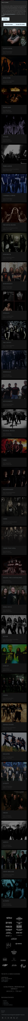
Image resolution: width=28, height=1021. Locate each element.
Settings (5, 19)
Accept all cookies (20, 24)
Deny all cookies (9, 24)
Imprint (3, 15)
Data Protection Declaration (9, 14)
